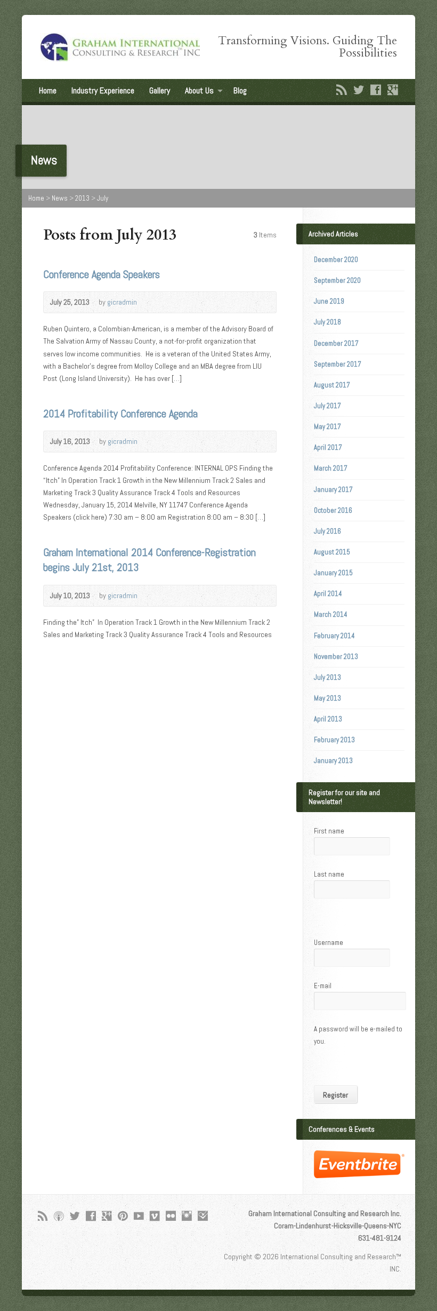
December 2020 (336, 259)
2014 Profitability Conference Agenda (120, 413)
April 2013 (328, 719)
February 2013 (334, 739)
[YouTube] (139, 1216)
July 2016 (327, 531)
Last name (329, 874)
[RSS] (341, 89)
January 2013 (333, 760)
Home (47, 90)
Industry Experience (102, 90)
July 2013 (327, 677)
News (60, 198)
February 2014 (334, 635)
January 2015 (333, 572)
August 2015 (332, 552)
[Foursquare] (203, 1216)
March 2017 (330, 468)
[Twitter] (358, 89)
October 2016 (333, 510)
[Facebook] (375, 89)
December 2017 (336, 343)
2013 (82, 198)
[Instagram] (187, 1216)
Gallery (159, 90)
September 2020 (337, 280)
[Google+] (392, 89)
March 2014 (330, 614)
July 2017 (327, 405)
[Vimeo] (155, 1216)
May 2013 (327, 698)
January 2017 (333, 489)
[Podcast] (59, 1216)
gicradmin (122, 302)
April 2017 (328, 447)
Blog (240, 90)
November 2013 (336, 656)
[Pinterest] (123, 1216)
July (102, 198)
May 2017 (327, 426)
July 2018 (327, 322)
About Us (199, 90)
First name (329, 831)
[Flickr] (171, 1216)
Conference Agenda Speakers (101, 274)
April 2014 (328, 593)
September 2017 (337, 364)
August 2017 (332, 385)
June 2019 (329, 301)
